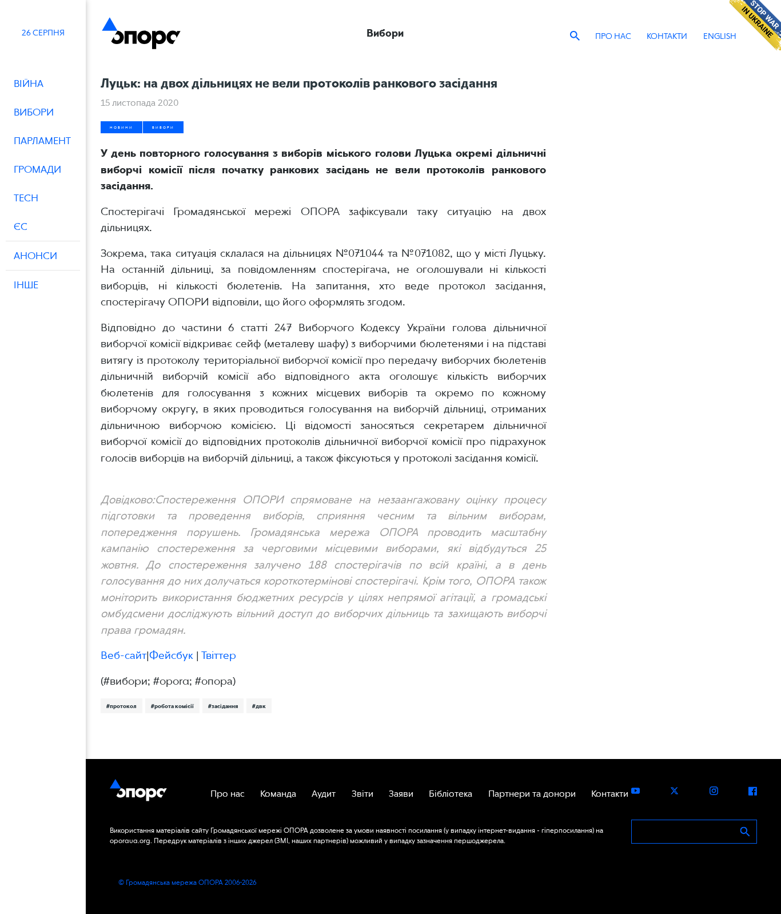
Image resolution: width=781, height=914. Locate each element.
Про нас (613, 36)
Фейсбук (171, 655)
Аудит (324, 793)
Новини (121, 127)
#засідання (223, 705)
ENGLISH (719, 36)
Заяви (401, 793)
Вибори (163, 127)
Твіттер (218, 655)
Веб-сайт (123, 655)
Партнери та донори (532, 793)
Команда (278, 793)
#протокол (121, 705)
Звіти (362, 793)
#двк (259, 705)
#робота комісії (172, 705)
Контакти (667, 36)
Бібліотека (450, 793)
